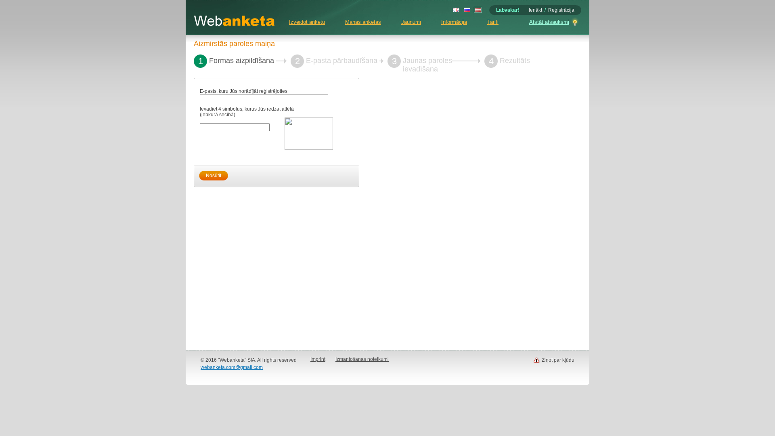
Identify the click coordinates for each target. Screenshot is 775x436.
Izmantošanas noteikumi (362, 359)
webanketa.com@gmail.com (232, 367)
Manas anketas (363, 22)
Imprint (317, 359)
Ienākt (535, 10)
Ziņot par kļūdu (558, 360)
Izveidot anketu (307, 22)
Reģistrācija (561, 10)
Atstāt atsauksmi (549, 22)
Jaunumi (411, 22)
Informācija (454, 22)
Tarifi (493, 22)
